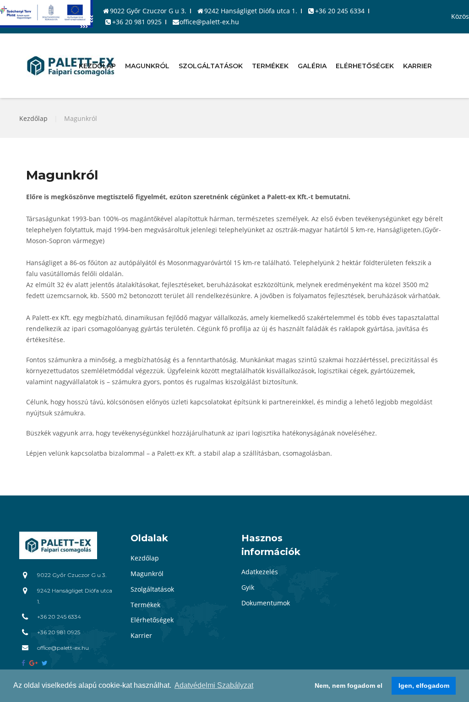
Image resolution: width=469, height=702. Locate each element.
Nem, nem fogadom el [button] (348, 685)
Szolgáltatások (211, 65)
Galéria (312, 65)
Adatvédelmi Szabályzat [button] (214, 685)
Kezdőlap (97, 65)
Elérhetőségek (365, 65)
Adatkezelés (259, 571)
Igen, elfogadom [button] (423, 685)
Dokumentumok (265, 603)
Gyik (247, 587)
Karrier (417, 65)
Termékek (270, 65)
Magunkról (147, 65)
